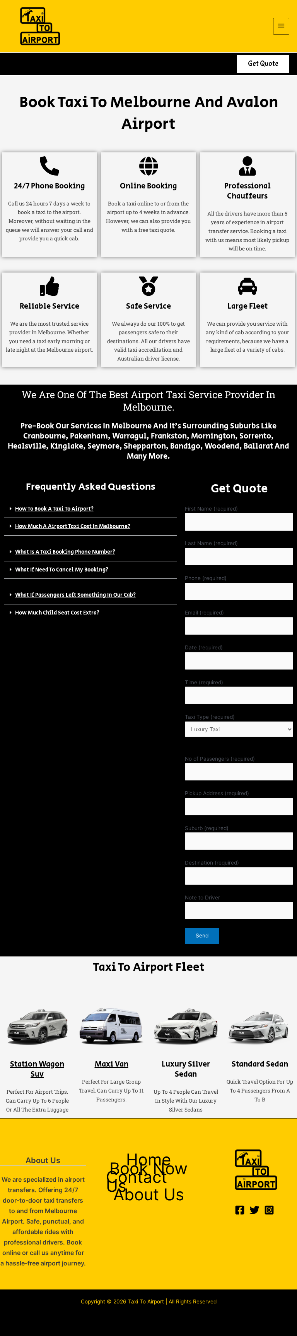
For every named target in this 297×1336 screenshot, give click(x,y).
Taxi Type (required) (210, 717)
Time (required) (204, 682)
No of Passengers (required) (220, 759)
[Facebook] (240, 1210)
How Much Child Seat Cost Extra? (57, 613)
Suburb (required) (207, 828)
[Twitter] (254, 1210)
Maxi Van (111, 1064)
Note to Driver (202, 897)
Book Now (148, 1168)
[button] (263, 64)
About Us (148, 1194)
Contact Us (136, 1181)
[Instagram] (269, 1210)
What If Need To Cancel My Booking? (61, 570)
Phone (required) (206, 578)
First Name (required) (211, 509)
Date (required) (204, 647)
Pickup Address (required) (217, 793)
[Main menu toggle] (281, 26)
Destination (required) (212, 863)
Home (148, 1159)
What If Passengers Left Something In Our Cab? (75, 595)
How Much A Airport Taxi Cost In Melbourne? (72, 526)
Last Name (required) (211, 543)
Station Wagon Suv (37, 1069)
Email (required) (204, 612)
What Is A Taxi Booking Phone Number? (65, 552)
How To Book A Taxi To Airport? (54, 509)
